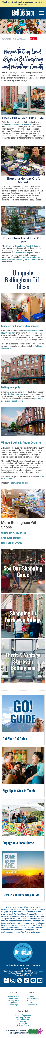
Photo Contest (33, 999)
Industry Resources (23, 1015)
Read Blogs (13, 1005)
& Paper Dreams (30, 442)
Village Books (10, 442)
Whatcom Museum (32, 330)
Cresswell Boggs (11, 537)
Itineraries (13, 999)
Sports (23, 1021)
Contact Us (32, 1005)
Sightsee (13, 1003)
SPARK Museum (8, 333)
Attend (32, 1003)
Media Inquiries (23, 1019)
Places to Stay (13, 997)
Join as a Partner (23, 1017)
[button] (36, 1031)
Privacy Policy (23, 1025)
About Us (23, 1023)
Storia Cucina (31, 259)
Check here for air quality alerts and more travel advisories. (23, 3)
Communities (32, 1001)
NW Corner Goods (11, 542)
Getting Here (13, 1001)
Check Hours (37, 971)
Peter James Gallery (19, 483)
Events (32, 997)
